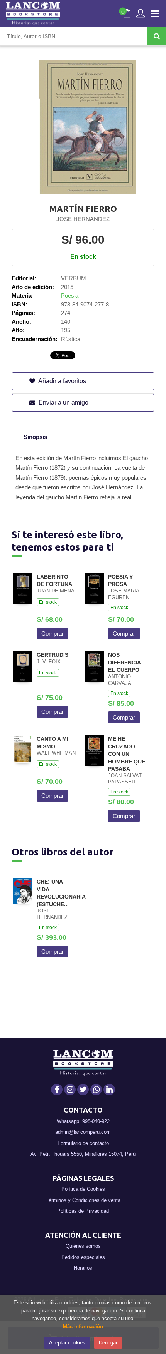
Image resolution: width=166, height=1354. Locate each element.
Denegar (108, 1343)
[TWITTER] (83, 1089)
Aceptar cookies (67, 1343)
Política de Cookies (83, 1189)
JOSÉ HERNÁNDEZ (83, 219)
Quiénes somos (83, 1246)
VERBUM (73, 278)
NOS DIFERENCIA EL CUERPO (124, 662)
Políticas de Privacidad (83, 1211)
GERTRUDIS (52, 655)
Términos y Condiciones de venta (83, 1200)
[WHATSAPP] (96, 1089)
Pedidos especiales (83, 1257)
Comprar (52, 633)
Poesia (69, 295)
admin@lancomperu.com (83, 1132)
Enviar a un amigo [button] (62, 402)
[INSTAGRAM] (70, 1089)
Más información (83, 1326)
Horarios (83, 1268)
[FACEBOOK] (57, 1089)
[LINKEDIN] (109, 1089)
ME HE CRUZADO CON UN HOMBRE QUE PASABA (126, 754)
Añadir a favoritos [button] (61, 381)
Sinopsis (35, 436)
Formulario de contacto (83, 1143)
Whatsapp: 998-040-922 (83, 1121)
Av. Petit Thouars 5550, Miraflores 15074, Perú (83, 1154)
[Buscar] (156, 36)
